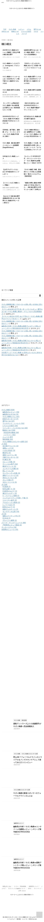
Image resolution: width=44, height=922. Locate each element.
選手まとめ (37, 29)
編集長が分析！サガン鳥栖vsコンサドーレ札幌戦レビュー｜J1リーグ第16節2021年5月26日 (27, 829)
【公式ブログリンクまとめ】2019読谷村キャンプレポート (11, 172)
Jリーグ (24, 33)
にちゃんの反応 (26, 31)
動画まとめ (15, 31)
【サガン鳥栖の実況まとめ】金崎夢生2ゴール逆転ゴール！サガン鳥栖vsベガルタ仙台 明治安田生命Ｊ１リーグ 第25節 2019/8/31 (32, 134)
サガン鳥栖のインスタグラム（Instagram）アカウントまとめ (11, 65)
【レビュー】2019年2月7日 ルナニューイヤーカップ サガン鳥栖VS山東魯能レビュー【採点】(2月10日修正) (32, 160)
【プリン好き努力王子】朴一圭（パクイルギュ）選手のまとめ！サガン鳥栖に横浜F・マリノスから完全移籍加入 (22, 311)
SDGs (29, 888)
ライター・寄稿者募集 (20, 886)
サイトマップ (37, 888)
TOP (4, 29)
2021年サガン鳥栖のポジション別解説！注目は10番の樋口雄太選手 (11, 52)
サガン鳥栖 (12, 29)
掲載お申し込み (7, 886)
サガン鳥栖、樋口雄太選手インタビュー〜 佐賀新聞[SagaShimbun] (11, 145)
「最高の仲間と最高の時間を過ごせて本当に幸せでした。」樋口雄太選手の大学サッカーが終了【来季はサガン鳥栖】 (32, 187)
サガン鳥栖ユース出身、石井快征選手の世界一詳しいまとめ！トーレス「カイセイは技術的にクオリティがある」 (32, 147)
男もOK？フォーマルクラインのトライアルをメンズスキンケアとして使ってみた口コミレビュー (27, 759)
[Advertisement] (22, 380)
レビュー (21, 29)
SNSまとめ (5, 31)
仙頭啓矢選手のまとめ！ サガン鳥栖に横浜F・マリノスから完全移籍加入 (32, 52)
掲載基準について (34, 886)
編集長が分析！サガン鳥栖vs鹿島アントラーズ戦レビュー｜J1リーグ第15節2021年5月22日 (27, 865)
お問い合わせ (22, 890)
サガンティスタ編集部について (16, 888)
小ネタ (36, 31)
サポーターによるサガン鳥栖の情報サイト (22, 894)
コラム (29, 29)
